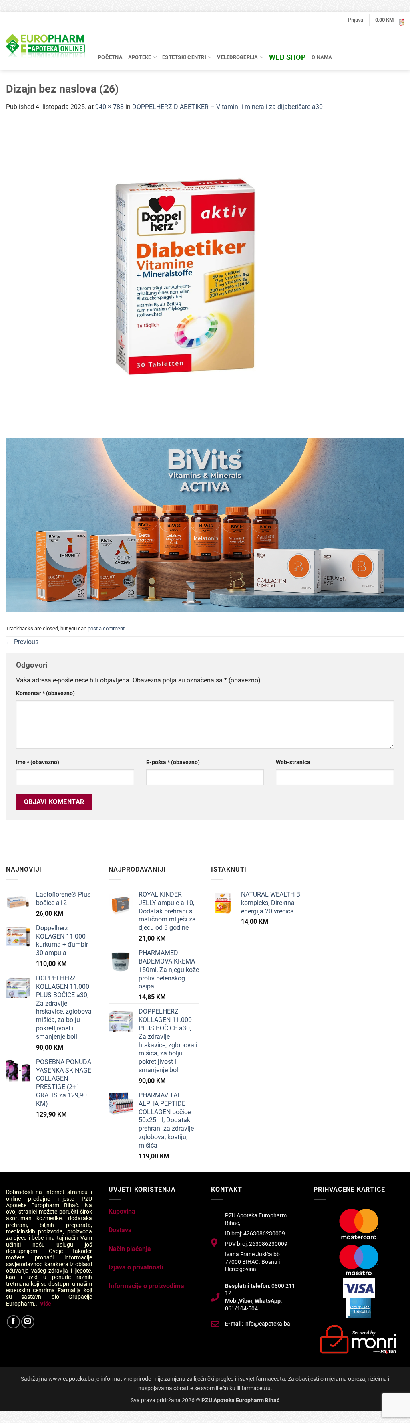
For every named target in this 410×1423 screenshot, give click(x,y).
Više (45, 1303)
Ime (37, 762)
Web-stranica (293, 762)
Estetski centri (184, 57)
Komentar (45, 693)
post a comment (106, 628)
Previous (22, 642)
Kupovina (122, 1211)
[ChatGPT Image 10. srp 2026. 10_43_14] (205, 524)
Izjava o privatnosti (136, 1267)
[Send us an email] (27, 1321)
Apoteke (139, 57)
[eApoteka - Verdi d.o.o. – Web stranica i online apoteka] (46, 47)
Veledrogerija (237, 57)
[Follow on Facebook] (13, 1321)
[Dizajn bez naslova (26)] (194, 279)
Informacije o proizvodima (146, 1286)
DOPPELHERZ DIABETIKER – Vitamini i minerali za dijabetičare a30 (227, 107)
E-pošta (173, 762)
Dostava (120, 1230)
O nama (322, 57)
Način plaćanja (130, 1249)
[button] (355, 20)
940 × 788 (109, 107)
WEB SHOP (287, 57)
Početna (110, 57)
